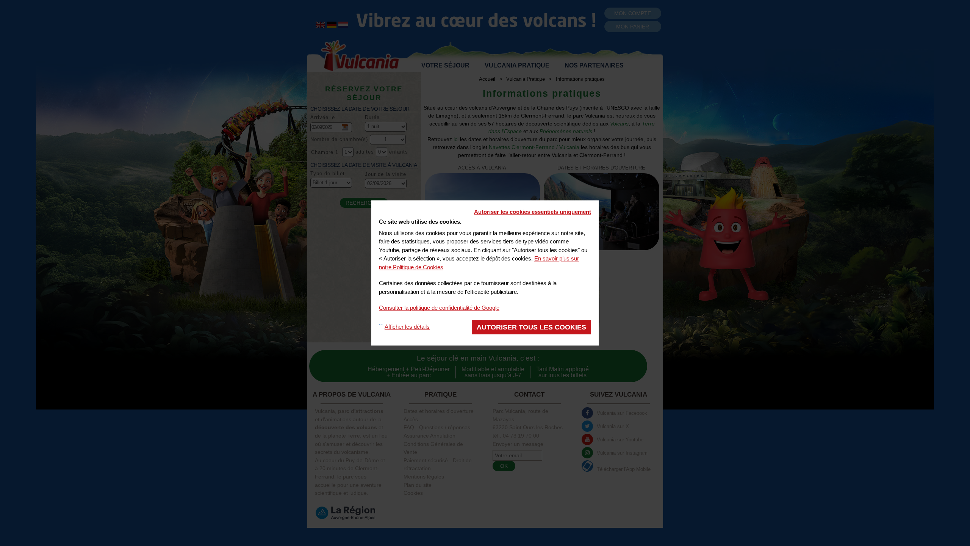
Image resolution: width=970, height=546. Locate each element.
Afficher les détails (407, 327)
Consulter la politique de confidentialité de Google (439, 307)
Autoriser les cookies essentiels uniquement (532, 212)
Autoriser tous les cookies (531, 327)
